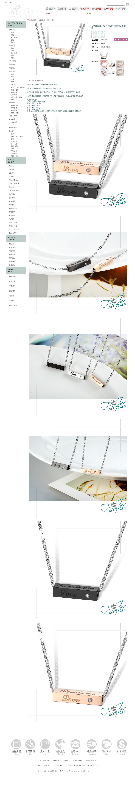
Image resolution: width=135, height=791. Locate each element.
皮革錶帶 (12, 201)
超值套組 (12, 68)
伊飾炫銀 (12, 71)
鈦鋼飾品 (12, 119)
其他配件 (12, 84)
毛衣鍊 (12, 42)
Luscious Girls (14, 229)
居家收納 (12, 251)
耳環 (12, 35)
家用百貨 (12, 247)
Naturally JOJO (14, 184)
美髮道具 (13, 110)
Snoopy (12, 187)
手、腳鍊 (13, 37)
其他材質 (12, 291)
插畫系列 (12, 276)
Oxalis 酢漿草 (14, 191)
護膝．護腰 (14, 146)
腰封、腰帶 (14, 90)
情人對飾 (12, 64)
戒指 (12, 40)
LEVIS (11, 173)
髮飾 (12, 100)
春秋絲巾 (13, 151)
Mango (11, 176)
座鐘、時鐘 (13, 226)
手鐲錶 (11, 205)
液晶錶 (11, 219)
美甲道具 (13, 108)
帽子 (12, 134)
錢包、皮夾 (13, 305)
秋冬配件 (12, 131)
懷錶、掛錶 (13, 222)
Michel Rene (13, 180)
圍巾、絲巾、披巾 (16, 136)
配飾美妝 (42, 20)
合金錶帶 (12, 198)
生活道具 (12, 244)
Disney (11, 169)
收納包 (11, 301)
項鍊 (12, 33)
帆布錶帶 (12, 215)
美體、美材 (14, 113)
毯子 (12, 148)
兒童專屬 (13, 141)
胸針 (12, 58)
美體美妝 (12, 103)
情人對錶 (12, 194)
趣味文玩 (12, 258)
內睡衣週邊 (14, 106)
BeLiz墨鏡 (12, 61)
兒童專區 (12, 261)
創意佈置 (12, 254)
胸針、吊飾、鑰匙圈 (17, 87)
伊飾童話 (12, 30)
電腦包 (11, 296)
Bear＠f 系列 (13, 233)
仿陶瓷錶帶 (13, 208)
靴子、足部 (14, 144)
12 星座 (13, 125)
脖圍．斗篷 (14, 156)
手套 (12, 139)
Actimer (11, 166)
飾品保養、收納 (16, 97)
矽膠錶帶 (12, 212)
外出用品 (12, 265)
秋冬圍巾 (13, 153)
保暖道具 (13, 92)
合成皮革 (12, 281)
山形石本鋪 (13, 116)
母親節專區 (13, 128)
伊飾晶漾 (12, 45)
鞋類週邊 (13, 95)
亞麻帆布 (12, 286)
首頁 (32, 20)
